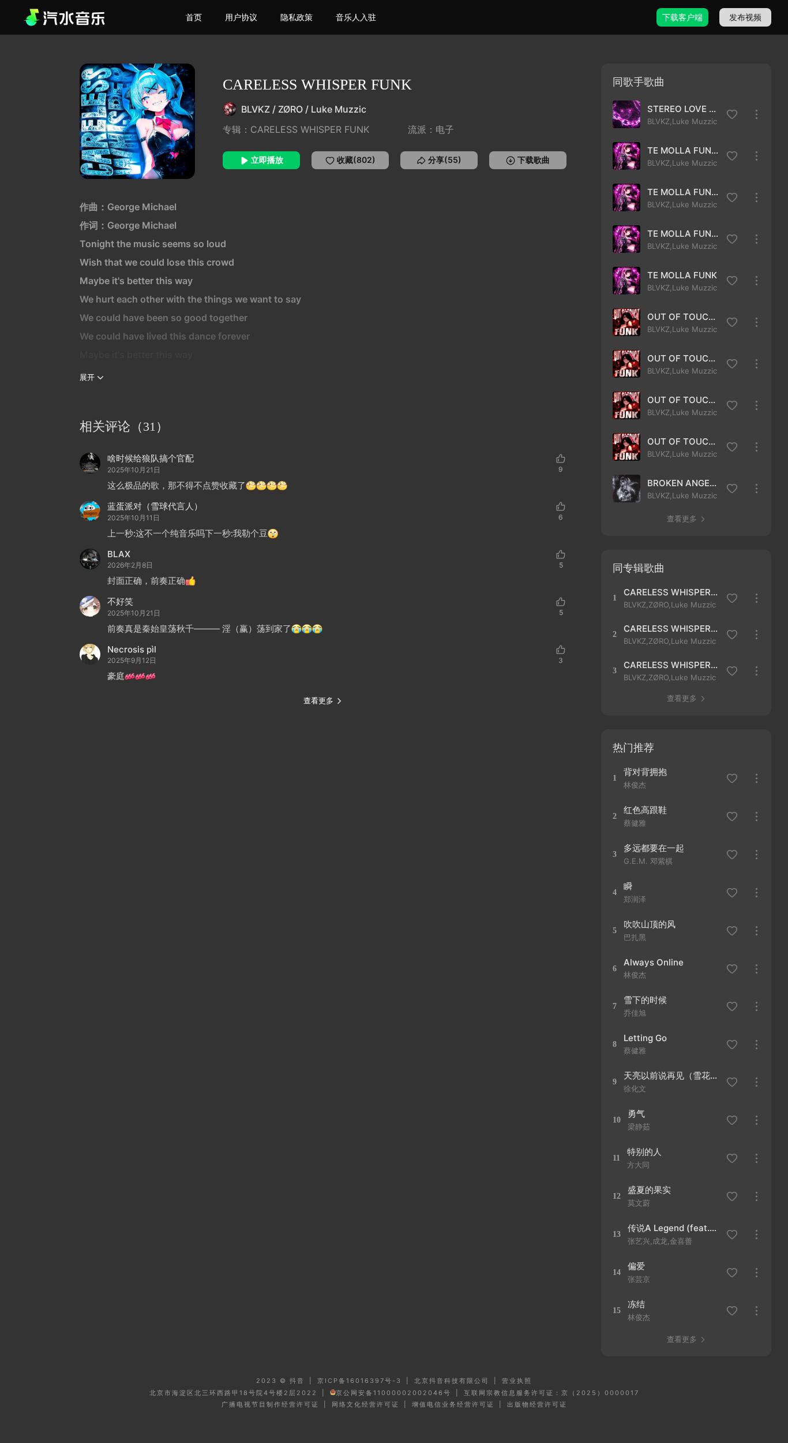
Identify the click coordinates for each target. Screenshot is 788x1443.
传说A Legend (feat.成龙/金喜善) (675, 1227)
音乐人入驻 (356, 17)
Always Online (654, 962)
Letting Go (645, 1037)
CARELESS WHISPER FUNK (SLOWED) (671, 592)
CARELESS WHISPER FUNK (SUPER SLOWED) (671, 664)
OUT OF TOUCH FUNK (683, 316)
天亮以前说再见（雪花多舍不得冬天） (671, 1075)
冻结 (636, 1304)
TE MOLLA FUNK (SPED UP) (683, 192)
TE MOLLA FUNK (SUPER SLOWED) (683, 150)
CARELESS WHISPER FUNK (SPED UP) (671, 628)
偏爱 (636, 1266)
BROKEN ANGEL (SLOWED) (683, 483)
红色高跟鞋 (645, 809)
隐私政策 (296, 17)
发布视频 (745, 17)
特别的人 (644, 1151)
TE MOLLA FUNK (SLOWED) (683, 233)
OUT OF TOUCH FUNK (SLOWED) (683, 441)
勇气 (636, 1113)
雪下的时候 (645, 999)
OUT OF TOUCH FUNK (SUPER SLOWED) (683, 358)
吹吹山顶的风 (650, 924)
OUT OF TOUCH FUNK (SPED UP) (683, 399)
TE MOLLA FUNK (682, 275)
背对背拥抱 (645, 771)
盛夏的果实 (649, 1189)
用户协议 (241, 17)
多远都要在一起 (654, 847)
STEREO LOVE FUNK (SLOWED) (683, 108)
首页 (194, 17)
